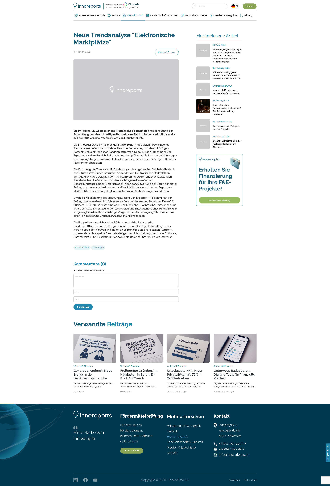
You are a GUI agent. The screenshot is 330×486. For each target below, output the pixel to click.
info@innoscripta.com (234, 454)
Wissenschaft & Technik (184, 426)
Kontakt (249, 6)
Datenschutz (251, 480)
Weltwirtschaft (177, 436)
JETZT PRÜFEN (131, 450)
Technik (172, 431)
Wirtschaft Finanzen (166, 52)
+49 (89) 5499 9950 (232, 449)
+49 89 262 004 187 (232, 444)
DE (236, 6)
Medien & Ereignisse (181, 447)
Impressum (234, 480)
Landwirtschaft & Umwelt (185, 442)
